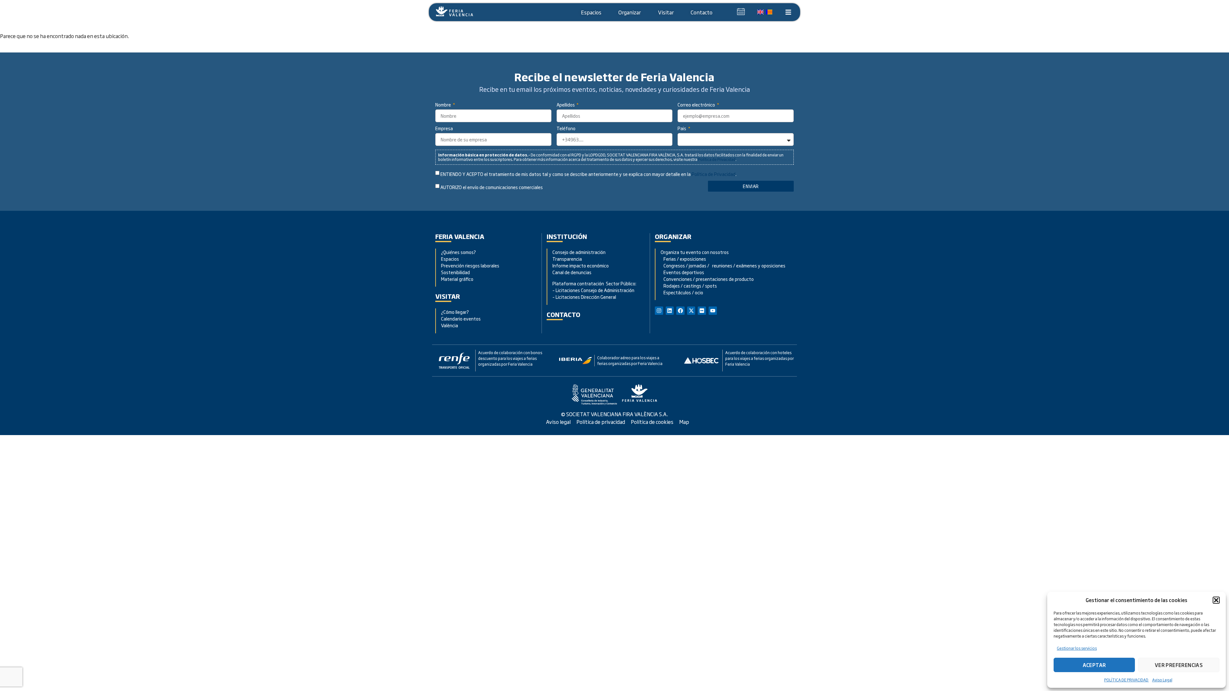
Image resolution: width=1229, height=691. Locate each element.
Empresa (444, 128)
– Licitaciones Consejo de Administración (593, 290)
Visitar (666, 12)
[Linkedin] (670, 310)
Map (684, 421)
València (449, 325)
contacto (563, 314)
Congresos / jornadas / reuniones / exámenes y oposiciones (723, 265)
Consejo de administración (579, 252)
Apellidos (566, 105)
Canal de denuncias (571, 272)
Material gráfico (457, 278)
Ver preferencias (1179, 665)
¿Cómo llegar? (455, 311)
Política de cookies (652, 421)
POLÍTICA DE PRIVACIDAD (1126, 680)
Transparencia (567, 258)
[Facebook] (680, 310)
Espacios (591, 12)
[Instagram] (659, 310)
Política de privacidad (600, 421)
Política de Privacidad (716, 159)
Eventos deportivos (683, 272)
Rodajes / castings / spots (689, 285)
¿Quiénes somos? (458, 252)
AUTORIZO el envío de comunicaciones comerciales (491, 187)
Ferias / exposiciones (683, 258)
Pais (682, 128)
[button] (1216, 600)
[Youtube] (713, 310)
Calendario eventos (461, 318)
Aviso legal (558, 421)
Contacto (701, 12)
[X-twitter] (691, 310)
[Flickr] (702, 310)
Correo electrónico (697, 105)
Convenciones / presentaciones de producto (707, 278)
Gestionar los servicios (1077, 648)
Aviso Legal (1162, 680)
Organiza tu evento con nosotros (695, 252)
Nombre (443, 105)
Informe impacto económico (580, 265)
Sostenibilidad (455, 272)
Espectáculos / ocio (682, 292)
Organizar (629, 12)
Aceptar (1094, 665)
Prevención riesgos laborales (470, 265)
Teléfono (566, 128)
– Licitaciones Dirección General (584, 296)
